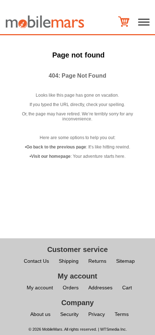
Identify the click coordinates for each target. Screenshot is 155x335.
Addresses (100, 287)
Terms (122, 314)
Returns (97, 261)
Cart (127, 287)
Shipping (69, 261)
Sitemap (125, 261)
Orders (71, 287)
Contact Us (36, 261)
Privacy (96, 314)
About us (40, 314)
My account (40, 287)
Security (69, 314)
